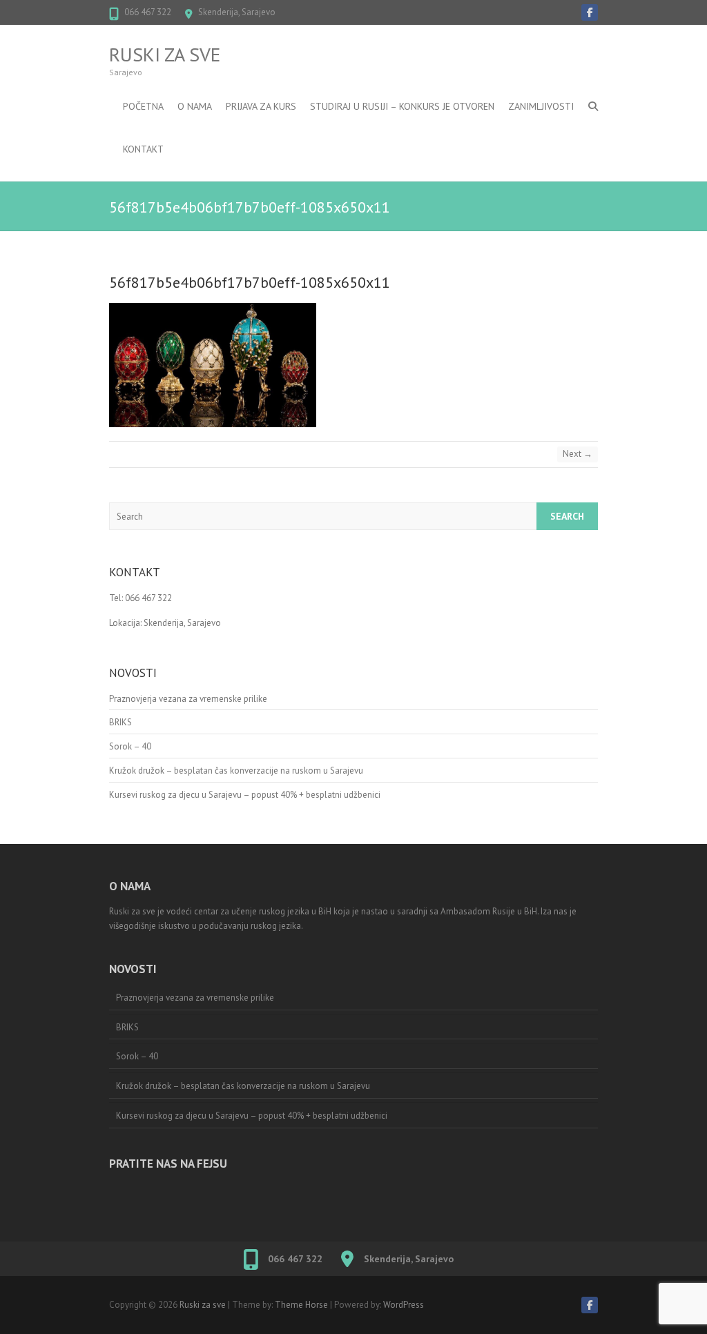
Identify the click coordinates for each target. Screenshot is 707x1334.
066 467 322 (147, 12)
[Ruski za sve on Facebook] (589, 12)
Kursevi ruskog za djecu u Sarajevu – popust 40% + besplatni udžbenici (244, 795)
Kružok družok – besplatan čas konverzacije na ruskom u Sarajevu (236, 770)
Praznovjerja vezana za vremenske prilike (188, 699)
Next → (577, 454)
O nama (194, 106)
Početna (143, 106)
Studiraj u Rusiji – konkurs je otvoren (402, 106)
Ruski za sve (164, 54)
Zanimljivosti (541, 106)
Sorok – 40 (130, 746)
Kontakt (143, 149)
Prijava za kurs (261, 106)
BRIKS (120, 722)
